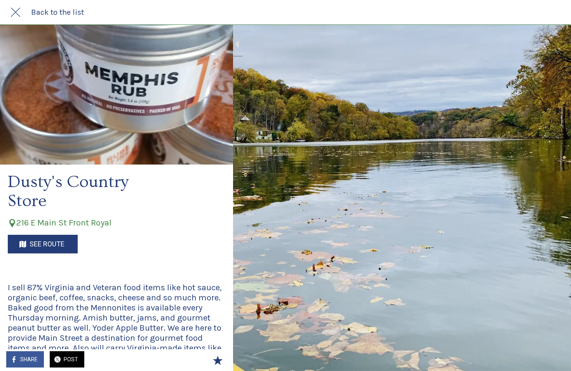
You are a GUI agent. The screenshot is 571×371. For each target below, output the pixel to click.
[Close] (15, 12)
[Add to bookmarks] (217, 360)
